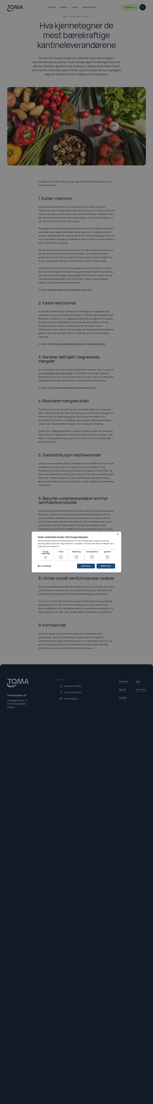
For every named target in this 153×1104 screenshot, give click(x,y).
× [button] (118, 534)
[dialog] (76, 552)
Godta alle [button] (106, 566)
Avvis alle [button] (86, 566)
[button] (44, 566)
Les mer (63, 546)
